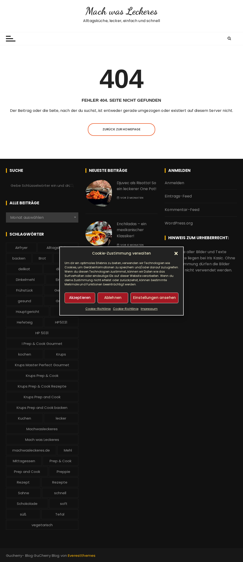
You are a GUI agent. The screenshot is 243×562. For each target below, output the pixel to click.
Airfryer (21, 247)
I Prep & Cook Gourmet (42, 343)
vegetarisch (42, 524)
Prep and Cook (27, 471)
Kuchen (24, 418)
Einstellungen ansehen (154, 297)
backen (18, 258)
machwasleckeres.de (31, 450)
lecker (61, 418)
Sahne (23, 492)
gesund (24, 300)
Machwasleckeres (42, 428)
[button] (176, 253)
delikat (24, 268)
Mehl (68, 450)
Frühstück (24, 290)
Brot (42, 258)
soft (63, 503)
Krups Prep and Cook (42, 396)
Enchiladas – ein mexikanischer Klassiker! (131, 230)
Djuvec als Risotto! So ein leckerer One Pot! (136, 186)
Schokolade (27, 503)
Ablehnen (113, 297)
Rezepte (59, 482)
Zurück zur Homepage (122, 129)
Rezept (23, 482)
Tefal (59, 514)
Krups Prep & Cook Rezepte (42, 386)
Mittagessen (24, 460)
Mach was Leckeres (121, 11)
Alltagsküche (58, 247)
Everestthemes (81, 555)
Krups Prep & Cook (42, 375)
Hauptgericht (27, 311)
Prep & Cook (60, 460)
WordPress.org (179, 223)
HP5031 (61, 322)
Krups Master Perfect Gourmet (42, 364)
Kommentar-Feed (182, 209)
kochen (24, 354)
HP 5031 (42, 332)
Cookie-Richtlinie (98, 309)
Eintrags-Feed (178, 196)
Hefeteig (25, 322)
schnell (60, 492)
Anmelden (174, 183)
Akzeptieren (80, 297)
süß (23, 514)
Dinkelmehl (25, 279)
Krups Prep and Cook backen (42, 407)
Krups (61, 354)
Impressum (149, 309)
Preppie (63, 471)
